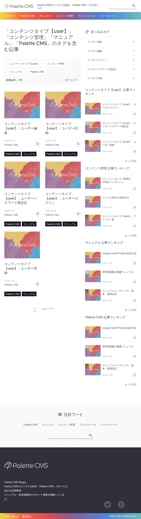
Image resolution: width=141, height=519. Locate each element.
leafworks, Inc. (130, 516)
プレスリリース (86, 15)
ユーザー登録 (111, 41)
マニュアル (45, 15)
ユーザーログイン (111, 60)
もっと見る (131, 160)
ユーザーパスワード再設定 (111, 69)
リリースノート (107, 15)
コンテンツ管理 (64, 15)
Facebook (121, 504)
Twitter (107, 504)
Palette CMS (27, 15)
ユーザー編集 (111, 50)
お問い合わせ (11, 516)
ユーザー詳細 (111, 78)
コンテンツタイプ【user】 (24, 63)
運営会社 (26, 516)
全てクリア (71, 79)
